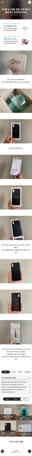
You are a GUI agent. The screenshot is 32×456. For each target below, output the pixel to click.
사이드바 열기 (2, 2)
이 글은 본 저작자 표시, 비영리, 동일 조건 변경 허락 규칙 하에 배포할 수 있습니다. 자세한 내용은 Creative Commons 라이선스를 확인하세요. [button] (28, 372)
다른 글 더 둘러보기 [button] (15, 442)
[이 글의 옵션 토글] (8, 372)
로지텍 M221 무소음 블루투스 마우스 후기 (13, 384)
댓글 (7, 399)
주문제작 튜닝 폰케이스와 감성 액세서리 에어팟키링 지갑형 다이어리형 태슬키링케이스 (10, 42)
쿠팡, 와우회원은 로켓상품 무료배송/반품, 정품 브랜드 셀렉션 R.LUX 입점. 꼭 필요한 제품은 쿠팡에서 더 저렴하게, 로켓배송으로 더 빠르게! (10, 29)
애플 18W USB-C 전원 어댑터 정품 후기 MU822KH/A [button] (8, 412)
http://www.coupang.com (10, 23)
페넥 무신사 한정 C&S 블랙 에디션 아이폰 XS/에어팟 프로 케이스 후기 (16, 387)
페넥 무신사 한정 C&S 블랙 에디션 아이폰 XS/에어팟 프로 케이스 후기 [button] (8, 429)
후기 (20, 14)
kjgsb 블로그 (2, 451)
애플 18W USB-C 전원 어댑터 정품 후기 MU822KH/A (16, 382)
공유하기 (16, 399)
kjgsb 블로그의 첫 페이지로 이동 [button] (16, 2)
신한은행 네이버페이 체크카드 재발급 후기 (12, 389)
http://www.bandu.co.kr (9, 36)
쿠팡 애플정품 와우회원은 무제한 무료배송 (10, 26)
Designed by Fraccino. (16, 452)
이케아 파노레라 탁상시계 (8, 392)
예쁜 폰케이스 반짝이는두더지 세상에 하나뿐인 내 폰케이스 (10, 39)
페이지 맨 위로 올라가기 (29, 451)
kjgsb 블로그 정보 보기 (29, 2)
